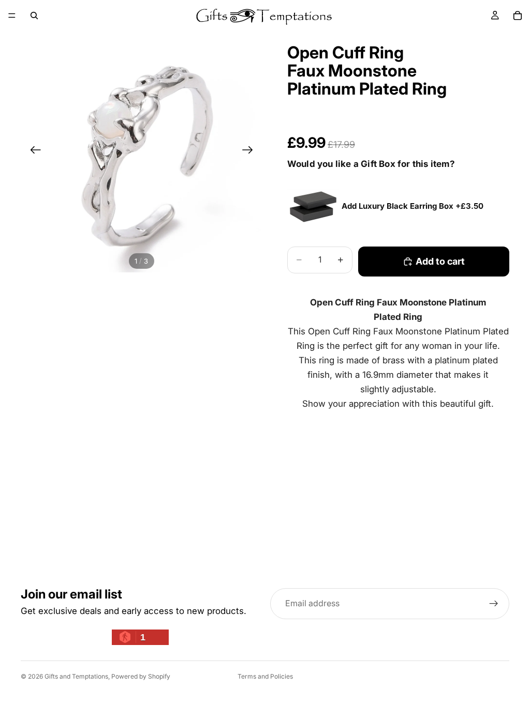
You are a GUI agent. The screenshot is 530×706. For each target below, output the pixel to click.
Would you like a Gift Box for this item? (371, 164)
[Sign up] (494, 604)
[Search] (34, 15)
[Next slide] (250, 152)
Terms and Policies (265, 676)
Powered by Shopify (140, 676)
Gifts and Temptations (76, 676)
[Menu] (12, 15)
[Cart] (517, 15)
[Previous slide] (32, 152)
